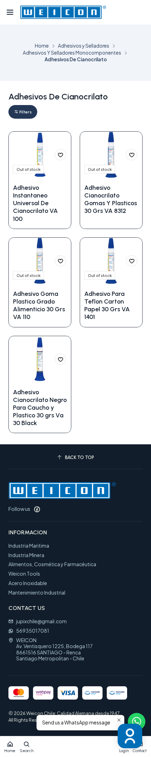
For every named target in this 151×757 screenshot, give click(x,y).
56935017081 (32, 630)
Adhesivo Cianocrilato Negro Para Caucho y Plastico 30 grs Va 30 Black (40, 407)
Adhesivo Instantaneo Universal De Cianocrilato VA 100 (35, 203)
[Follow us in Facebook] (36, 509)
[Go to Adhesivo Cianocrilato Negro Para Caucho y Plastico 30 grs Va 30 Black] (40, 359)
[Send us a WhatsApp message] (136, 721)
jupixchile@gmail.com (41, 621)
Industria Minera (26, 555)
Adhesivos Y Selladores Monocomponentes (72, 52)
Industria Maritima (28, 545)
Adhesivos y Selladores (83, 45)
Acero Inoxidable (27, 583)
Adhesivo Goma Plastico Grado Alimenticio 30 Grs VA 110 (39, 305)
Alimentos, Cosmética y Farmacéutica (52, 564)
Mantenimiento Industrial (36, 592)
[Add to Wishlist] (60, 154)
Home (42, 45)
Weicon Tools (24, 573)
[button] (22, 112)
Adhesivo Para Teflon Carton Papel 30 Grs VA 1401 (107, 305)
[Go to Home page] (63, 12)
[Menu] (10, 12)
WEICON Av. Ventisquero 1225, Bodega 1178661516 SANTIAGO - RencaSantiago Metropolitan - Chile (54, 649)
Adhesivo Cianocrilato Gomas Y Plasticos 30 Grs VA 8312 (110, 199)
